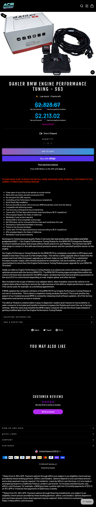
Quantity (48, 139)
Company (7, 440)
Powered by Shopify (48, 468)
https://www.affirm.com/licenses (17, 500)
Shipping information (17, 317)
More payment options (48, 164)
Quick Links (9, 434)
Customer (8, 446)
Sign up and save (13, 428)
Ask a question (13, 322)
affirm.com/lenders (43, 478)
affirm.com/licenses (11, 486)
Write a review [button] (48, 411)
